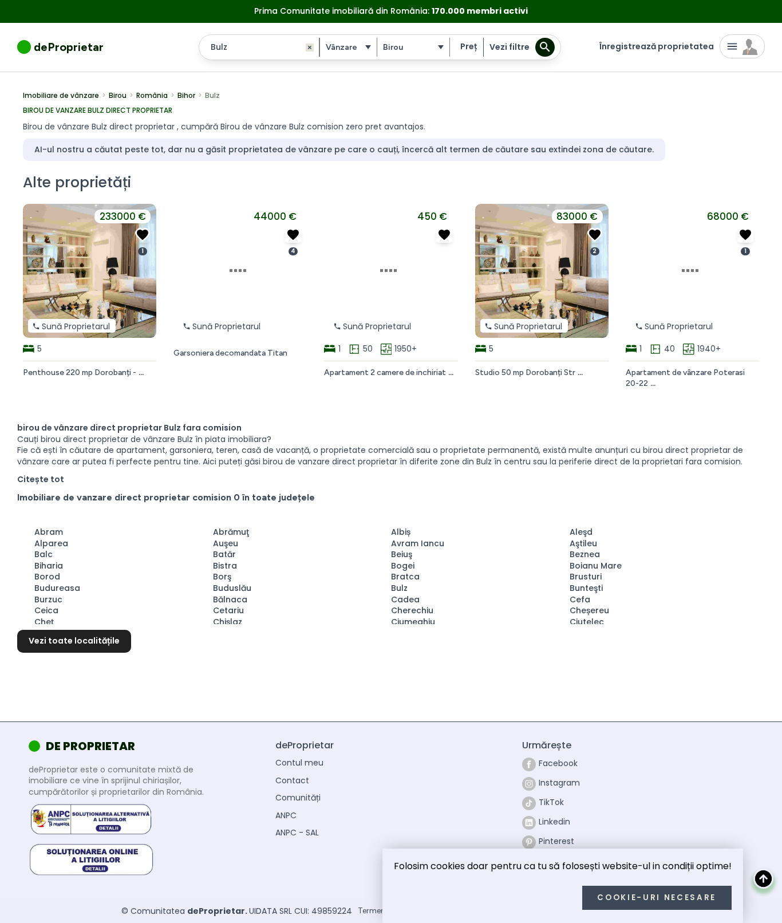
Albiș (400, 532)
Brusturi (586, 576)
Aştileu (583, 543)
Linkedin (554, 822)
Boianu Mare (596, 565)
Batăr (224, 554)
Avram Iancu (417, 543)
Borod (47, 576)
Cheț (44, 622)
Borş (222, 576)
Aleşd (581, 532)
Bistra (225, 565)
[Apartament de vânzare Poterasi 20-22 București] (745, 235)
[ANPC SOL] (91, 858)
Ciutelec (587, 622)
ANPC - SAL (297, 832)
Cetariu (228, 610)
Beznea (585, 554)
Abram (48, 532)
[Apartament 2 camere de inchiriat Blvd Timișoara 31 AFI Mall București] (444, 235)
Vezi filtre (509, 47)
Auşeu (225, 543)
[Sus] (763, 879)
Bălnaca (230, 599)
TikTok (551, 802)
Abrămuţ (231, 532)
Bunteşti (586, 588)
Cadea (405, 599)
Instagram (559, 783)
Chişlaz (227, 622)
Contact (292, 780)
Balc (43, 554)
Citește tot (40, 479)
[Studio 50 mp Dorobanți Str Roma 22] (595, 235)
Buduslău (232, 588)
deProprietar (69, 47)
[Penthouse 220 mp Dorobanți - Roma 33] (143, 235)
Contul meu (299, 763)
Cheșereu (589, 610)
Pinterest (556, 841)
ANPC (286, 815)
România (152, 95)
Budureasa (57, 588)
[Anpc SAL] (91, 819)
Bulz (399, 588)
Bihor (186, 95)
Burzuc (48, 599)
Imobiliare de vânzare (61, 95)
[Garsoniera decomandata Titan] (293, 235)
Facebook (558, 763)
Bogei (402, 565)
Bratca (405, 576)
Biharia (48, 565)
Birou (118, 95)
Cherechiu (412, 610)
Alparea (51, 543)
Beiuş (401, 554)
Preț (468, 46)
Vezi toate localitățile (74, 640)
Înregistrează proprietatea (656, 46)
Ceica (46, 610)
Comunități (298, 797)
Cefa (580, 599)
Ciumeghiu (413, 622)
